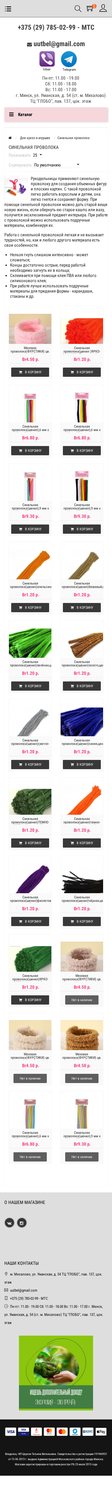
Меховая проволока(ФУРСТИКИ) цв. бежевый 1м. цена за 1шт (81, 979)
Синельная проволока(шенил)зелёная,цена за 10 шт (30, 665)
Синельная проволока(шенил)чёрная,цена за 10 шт (82, 901)
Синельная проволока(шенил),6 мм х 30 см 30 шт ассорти (30, 430)
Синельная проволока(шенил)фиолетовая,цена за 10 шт (30, 901)
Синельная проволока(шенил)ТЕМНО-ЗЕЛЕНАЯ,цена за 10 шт (30, 822)
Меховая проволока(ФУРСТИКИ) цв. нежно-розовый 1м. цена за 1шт (30, 353)
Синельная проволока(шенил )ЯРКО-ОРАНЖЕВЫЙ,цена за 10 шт (82, 351)
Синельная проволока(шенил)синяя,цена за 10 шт (82, 744)
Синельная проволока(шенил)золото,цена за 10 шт (82, 665)
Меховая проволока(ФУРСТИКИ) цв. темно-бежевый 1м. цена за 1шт (81, 1059)
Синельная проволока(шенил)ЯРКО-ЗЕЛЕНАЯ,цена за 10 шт (30, 979)
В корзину (33, 372)
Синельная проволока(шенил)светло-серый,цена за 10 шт (30, 744)
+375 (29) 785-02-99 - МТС (56, 27)
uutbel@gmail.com (59, 44)
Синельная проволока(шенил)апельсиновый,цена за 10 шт (30, 587)
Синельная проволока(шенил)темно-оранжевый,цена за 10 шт (82, 822)
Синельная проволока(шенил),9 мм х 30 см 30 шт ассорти (30, 508)
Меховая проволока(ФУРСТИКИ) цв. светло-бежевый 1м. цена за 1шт (30, 1059)
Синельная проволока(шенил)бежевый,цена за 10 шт (82, 587)
